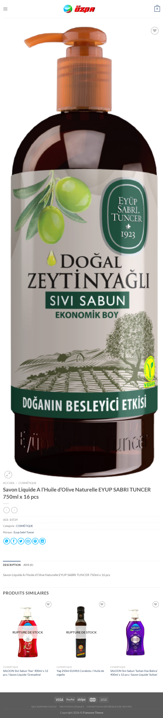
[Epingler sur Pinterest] (35, 541)
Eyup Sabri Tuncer (24, 532)
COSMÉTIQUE (27, 483)
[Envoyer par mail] (28, 541)
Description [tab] (12, 564)
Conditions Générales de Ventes (109, 706)
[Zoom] (8, 475)
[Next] (160, 646)
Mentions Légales (71, 706)
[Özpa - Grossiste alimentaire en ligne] (81, 9)
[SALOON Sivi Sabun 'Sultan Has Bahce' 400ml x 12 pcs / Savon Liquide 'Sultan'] (135, 632)
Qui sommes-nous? (44, 706)
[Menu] (5, 9)
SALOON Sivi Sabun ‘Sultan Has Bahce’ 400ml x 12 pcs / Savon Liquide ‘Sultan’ (133, 672)
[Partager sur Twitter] (21, 541)
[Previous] (3, 646)
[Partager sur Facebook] (14, 541)
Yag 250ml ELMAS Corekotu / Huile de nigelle (80, 672)
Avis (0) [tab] (28, 564)
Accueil (9, 483)
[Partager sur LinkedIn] (42, 541)
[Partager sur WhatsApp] (6, 541)
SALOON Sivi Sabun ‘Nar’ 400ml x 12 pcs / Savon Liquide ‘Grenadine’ (25, 672)
